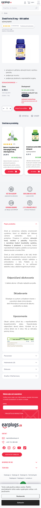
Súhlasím (20, 503)
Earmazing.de (32, 475)
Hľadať (36, 8)
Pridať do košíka (21, 108)
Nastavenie (20, 496)
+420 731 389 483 (12, 442)
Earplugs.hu (23, 475)
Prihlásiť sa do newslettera (14, 413)
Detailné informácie (8, 82)
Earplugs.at (12, 478)
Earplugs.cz (7, 475)
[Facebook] (3, 447)
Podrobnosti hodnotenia (26, 26)
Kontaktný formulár (12, 454)
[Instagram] (8, 447)
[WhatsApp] (13, 447)
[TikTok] (24, 447)
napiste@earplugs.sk (12, 438)
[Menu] (38, 2)
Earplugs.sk (15, 475)
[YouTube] (19, 447)
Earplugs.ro (20, 478)
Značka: (8, 31)
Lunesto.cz (28, 478)
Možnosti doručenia (29, 100)
